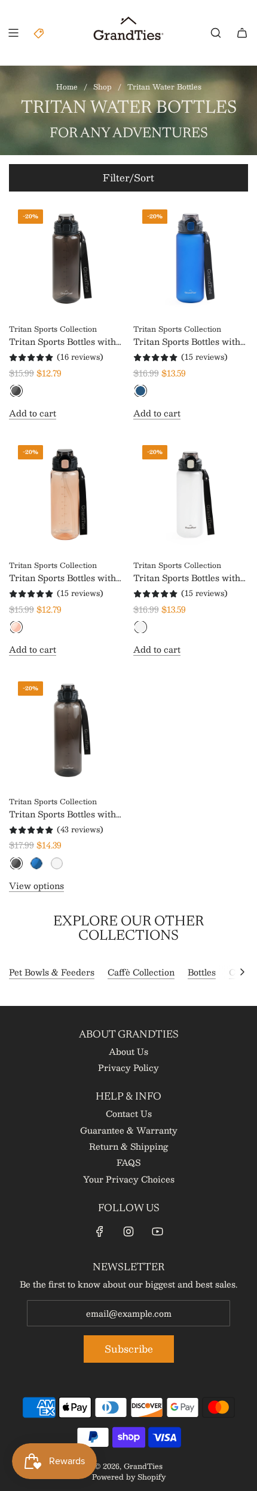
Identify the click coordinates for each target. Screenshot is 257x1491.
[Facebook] (100, 1231)
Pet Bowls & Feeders (51, 972)
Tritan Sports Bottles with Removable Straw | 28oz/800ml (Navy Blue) (186, 341)
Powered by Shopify (129, 1477)
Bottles (202, 972)
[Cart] (242, 33)
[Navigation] (13, 33)
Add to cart (32, 412)
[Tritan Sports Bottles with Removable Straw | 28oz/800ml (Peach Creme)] (66, 493)
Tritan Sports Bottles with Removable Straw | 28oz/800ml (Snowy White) (189, 577)
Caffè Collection (141, 972)
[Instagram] (128, 1231)
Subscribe (129, 1349)
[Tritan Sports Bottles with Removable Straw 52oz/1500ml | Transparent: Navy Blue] (36, 863)
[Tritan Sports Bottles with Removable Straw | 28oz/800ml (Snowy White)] (191, 493)
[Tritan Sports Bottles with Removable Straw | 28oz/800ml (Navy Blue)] (191, 258)
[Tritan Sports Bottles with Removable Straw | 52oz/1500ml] (66, 730)
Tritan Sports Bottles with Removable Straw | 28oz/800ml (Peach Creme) (65, 577)
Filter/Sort (128, 177)
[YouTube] (157, 1231)
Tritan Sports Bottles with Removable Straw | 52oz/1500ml (62, 813)
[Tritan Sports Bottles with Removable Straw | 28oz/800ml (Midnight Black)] (66, 258)
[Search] (216, 33)
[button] (242, 971)
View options (36, 885)
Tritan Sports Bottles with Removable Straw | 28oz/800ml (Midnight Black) (62, 341)
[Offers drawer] (39, 33)
